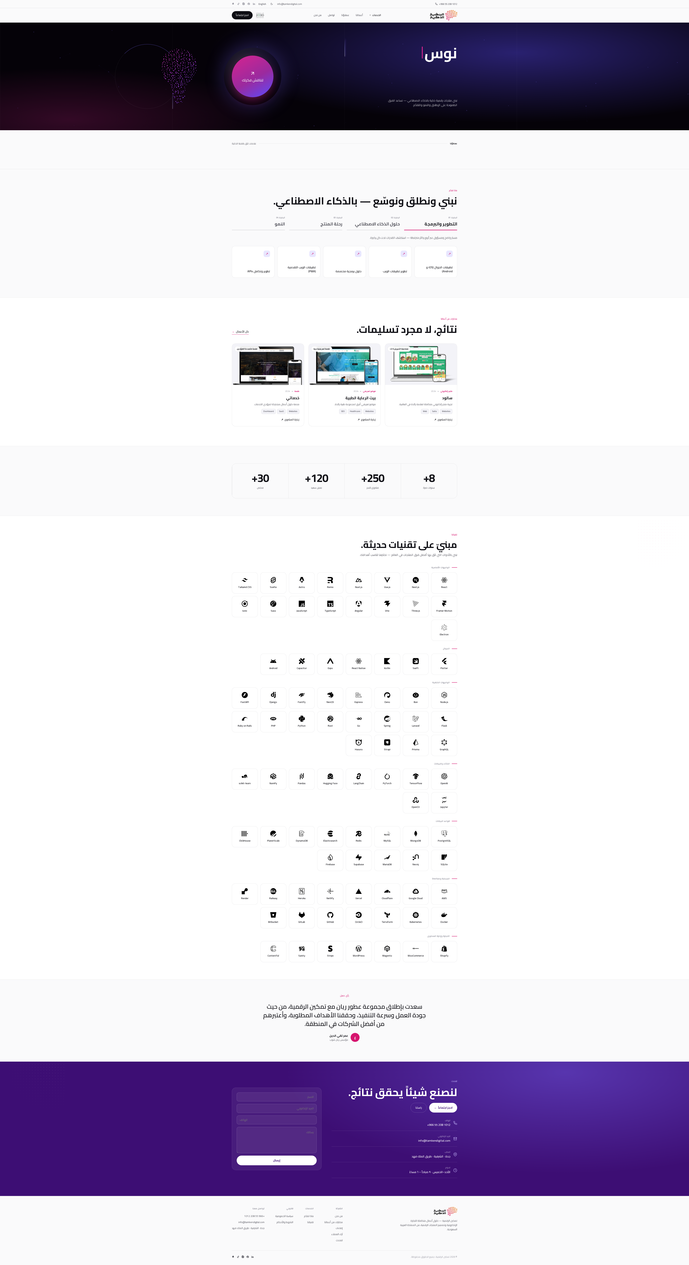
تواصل (331, 15)
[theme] (271, 4)
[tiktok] (238, 4)
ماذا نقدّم (309, 1216)
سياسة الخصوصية (284, 1216)
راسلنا (418, 1107)
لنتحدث (339, 1240)
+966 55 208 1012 (448, 4)
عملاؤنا (345, 15)
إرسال (276, 1160)
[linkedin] (254, 4)
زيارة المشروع (443, 420)
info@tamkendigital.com (289, 4)
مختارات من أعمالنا (333, 1222)
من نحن (318, 15)
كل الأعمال (240, 331)
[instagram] (243, 4)
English (262, 4)
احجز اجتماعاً (242, 15)
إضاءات (339, 1228)
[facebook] (248, 4)
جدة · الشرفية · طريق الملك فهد (248, 1228)
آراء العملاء (337, 1234)
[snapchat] (233, 4)
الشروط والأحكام (284, 1222)
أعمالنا (359, 15)
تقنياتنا (310, 1222)
